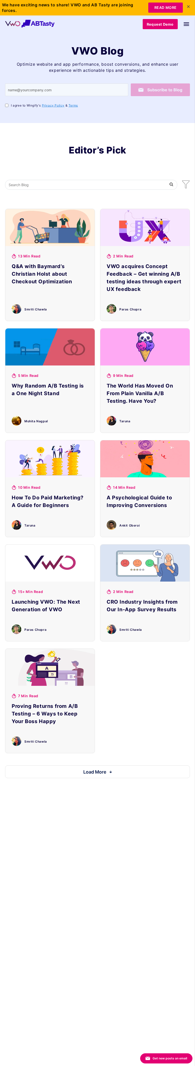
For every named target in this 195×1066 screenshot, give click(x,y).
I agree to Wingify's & (44, 105)
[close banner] (188, 6)
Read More (165, 7)
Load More (94, 772)
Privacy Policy (53, 105)
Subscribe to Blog (164, 89)
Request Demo (160, 24)
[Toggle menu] (184, 24)
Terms (73, 105)
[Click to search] (171, 185)
